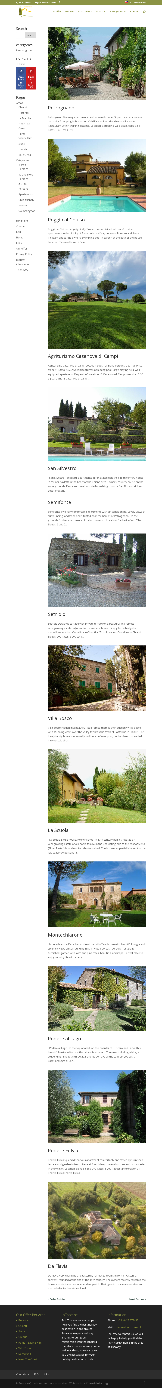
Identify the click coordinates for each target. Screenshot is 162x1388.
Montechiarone (65, 935)
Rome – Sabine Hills (30, 1342)
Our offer (56, 11)
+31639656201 (25, 2)
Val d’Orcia (25, 155)
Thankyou (22, 269)
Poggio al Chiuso (66, 219)
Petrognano (61, 107)
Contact (135, 11)
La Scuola (58, 830)
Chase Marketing (97, 1383)
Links (46, 1374)
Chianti (23, 107)
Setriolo (56, 614)
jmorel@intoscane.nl (129, 1327)
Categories (116, 11)
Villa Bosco (60, 718)
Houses (69, 11)
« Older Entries (56, 1299)
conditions (22, 220)
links (19, 243)
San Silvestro (62, 468)
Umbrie (23, 149)
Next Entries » (137, 1299)
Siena (22, 143)
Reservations (140, 3)
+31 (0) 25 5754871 (129, 1320)
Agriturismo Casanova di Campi (83, 356)
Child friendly (26, 200)
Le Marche (25, 118)
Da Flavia (58, 1266)
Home (19, 237)
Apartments (85, 11)
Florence (24, 112)
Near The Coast (27, 1359)
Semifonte (59, 502)
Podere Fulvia (63, 1150)
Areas (99, 11)
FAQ (18, 232)
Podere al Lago (64, 1038)
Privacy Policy (24, 254)
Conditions (22, 1374)
